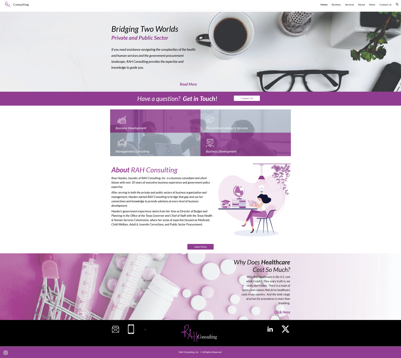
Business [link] (336, 4)
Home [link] (324, 4)
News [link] (372, 4)
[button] (397, 4)
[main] (154, 51)
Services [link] (349, 4)
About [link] (361, 4)
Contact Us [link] (385, 4)
